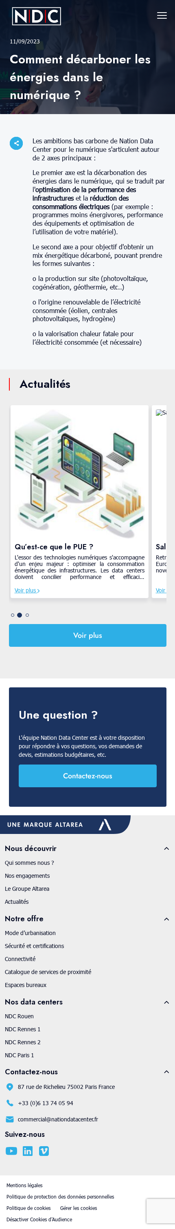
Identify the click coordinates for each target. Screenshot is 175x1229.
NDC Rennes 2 (23, 1042)
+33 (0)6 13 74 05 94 (45, 1103)
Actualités (16, 901)
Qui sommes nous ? (29, 862)
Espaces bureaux (25, 984)
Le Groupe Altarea (27, 888)
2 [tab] (19, 615)
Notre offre (24, 919)
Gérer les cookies (78, 1208)
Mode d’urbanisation (30, 932)
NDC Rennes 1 (23, 1029)
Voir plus (26, 590)
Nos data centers (34, 1002)
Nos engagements (27, 875)
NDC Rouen (19, 1016)
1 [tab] (13, 615)
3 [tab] (27, 615)
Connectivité (20, 958)
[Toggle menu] (161, 15)
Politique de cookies (28, 1208)
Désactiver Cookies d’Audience (39, 1219)
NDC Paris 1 (19, 1055)
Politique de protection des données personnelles (60, 1196)
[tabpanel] (80, 501)
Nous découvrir (31, 849)
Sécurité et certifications (34, 945)
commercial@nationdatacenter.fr (58, 1119)
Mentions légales (24, 1185)
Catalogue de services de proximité (48, 971)
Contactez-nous (87, 776)
